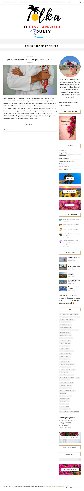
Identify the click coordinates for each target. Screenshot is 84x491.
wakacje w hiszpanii (65, 398)
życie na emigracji (64, 406)
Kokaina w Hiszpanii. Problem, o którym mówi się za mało (74, 267)
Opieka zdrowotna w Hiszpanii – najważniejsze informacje (30, 59)
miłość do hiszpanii (64, 380)
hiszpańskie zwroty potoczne (67, 364)
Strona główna (7, 2)
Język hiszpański (63, 155)
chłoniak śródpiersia (65, 322)
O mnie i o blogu (24, 2)
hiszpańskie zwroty (64, 361)
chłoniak (62, 319)
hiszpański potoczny (65, 369)
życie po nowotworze (65, 409)
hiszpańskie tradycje (65, 356)
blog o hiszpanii (74, 314)
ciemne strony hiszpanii (65, 327)
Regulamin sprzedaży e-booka (62, 486)
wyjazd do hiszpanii (64, 401)
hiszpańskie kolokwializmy (66, 351)
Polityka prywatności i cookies (49, 486)
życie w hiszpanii (64, 411)
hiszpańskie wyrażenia (65, 359)
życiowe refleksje (74, 411)
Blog (15, 2)
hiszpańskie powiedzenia (66, 353)
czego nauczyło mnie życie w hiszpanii (69, 330)
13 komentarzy (6, 130)
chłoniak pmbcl (70, 319)
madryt (77, 377)
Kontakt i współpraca (56, 2)
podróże (69, 385)
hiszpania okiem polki (65, 343)
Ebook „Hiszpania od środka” (40, 2)
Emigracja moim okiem (73, 219)
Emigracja (61, 150)
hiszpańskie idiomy (64, 348)
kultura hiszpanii (64, 372)
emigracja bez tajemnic (65, 335)
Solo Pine (79, 487)
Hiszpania (30, 56)
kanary (73, 369)
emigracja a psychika (65, 332)
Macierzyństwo (63, 164)
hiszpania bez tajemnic (65, 340)
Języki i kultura (63, 158)
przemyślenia (63, 393)
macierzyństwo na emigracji (67, 377)
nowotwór (62, 385)
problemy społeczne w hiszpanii (67, 390)
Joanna (65, 234)
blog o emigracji (64, 314)
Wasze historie (63, 166)
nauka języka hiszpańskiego (66, 382)
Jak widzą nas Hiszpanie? (73, 224)
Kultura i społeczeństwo (65, 161)
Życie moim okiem (63, 169)
